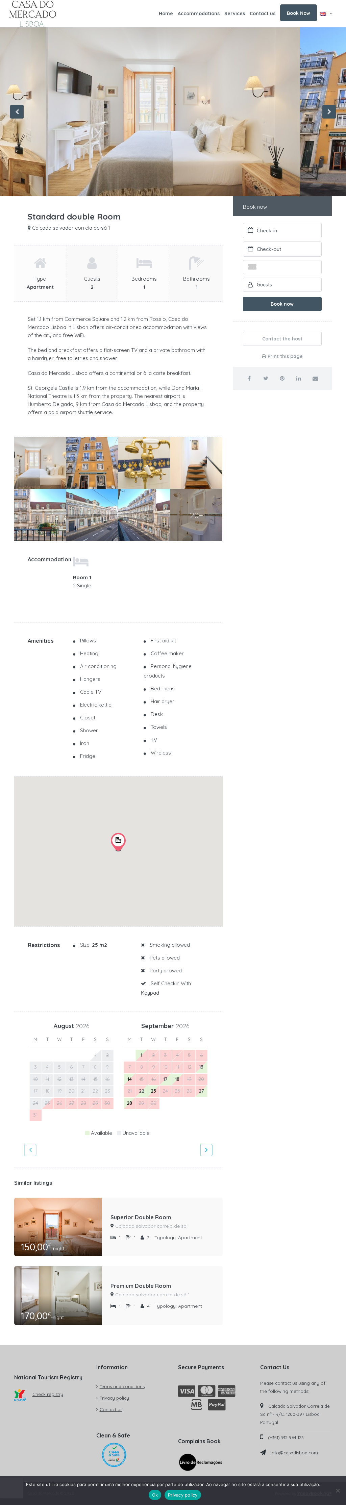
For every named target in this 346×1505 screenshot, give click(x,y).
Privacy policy (114, 1398)
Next (329, 112)
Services (234, 13)
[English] (326, 13)
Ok (155, 1495)
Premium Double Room (140, 1285)
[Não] (337, 1490)
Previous (17, 112)
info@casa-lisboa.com (294, 1452)
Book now (282, 304)
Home (166, 13)
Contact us (262, 13)
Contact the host (282, 339)
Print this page (284, 356)
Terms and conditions (122, 1386)
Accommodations (199, 13)
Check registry (47, 1394)
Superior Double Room (140, 1217)
